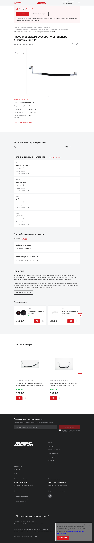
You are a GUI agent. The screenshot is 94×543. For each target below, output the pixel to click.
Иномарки (51, 457)
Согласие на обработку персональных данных (28, 524)
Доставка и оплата (54, 449)
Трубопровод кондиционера (25, 380)
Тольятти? (29, 9)
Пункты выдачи (53, 453)
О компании (18, 466)
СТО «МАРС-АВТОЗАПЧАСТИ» (32, 516)
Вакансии (17, 469)
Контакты (51, 460)
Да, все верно (22, 14)
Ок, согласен (63, 537)
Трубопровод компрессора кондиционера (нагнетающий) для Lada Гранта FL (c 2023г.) (63, 385)
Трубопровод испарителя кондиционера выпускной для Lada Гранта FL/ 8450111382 (30, 384)
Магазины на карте (55, 157)
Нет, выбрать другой (39, 14)
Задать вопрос (21, 501)
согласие (66, 430)
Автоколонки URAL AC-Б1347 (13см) (36, 312)
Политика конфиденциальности (24, 521)
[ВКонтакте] (70, 46)
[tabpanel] (30, 375)
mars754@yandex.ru (57, 482)
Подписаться (69, 427)
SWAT (63, 308)
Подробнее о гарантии (23, 292)
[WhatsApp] (76, 46)
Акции (50, 442)
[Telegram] (67, 46)
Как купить (51, 446)
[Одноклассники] (73, 46)
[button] (80, 315)
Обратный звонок (22, 496)
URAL (29, 308)
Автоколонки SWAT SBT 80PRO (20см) (70, 312)
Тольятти (24, 238)
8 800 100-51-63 (67, 4)
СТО (15, 473)
